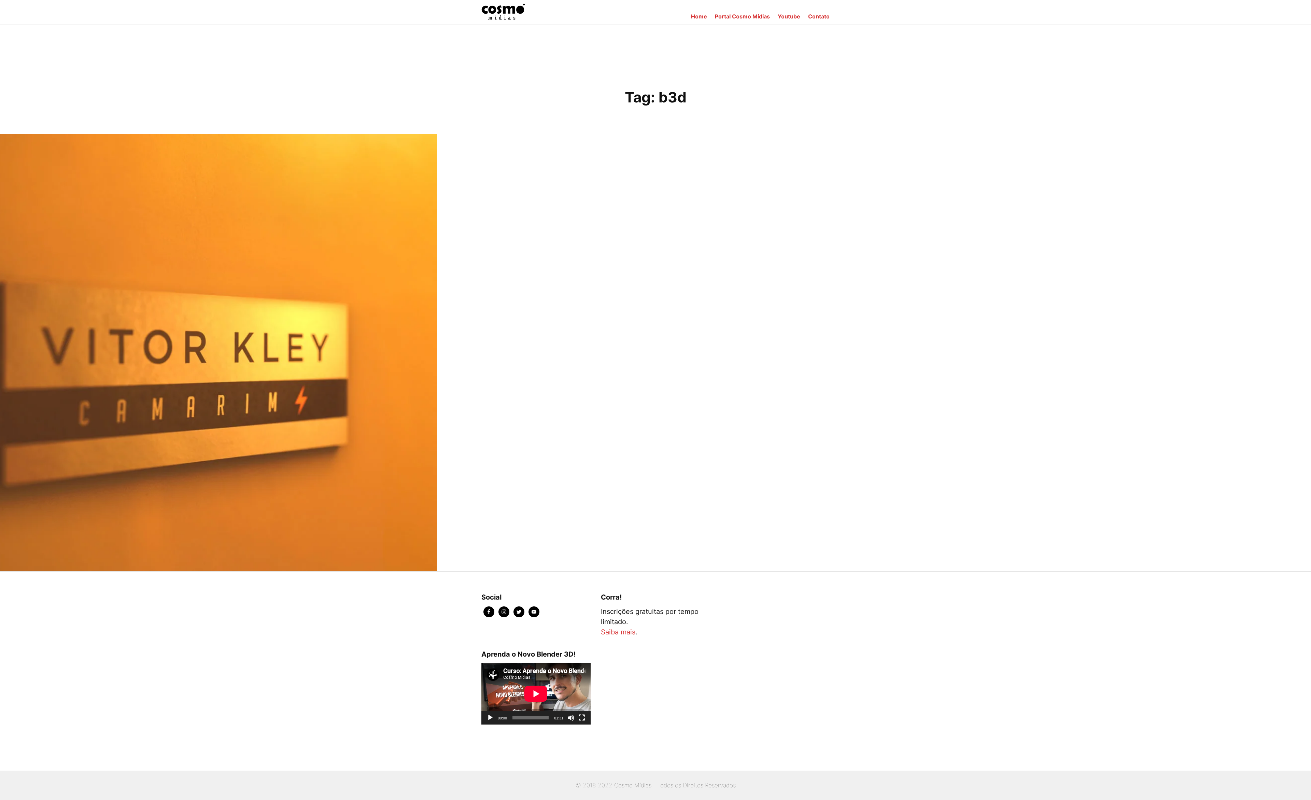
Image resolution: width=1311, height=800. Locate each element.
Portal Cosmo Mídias (742, 16)
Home (699, 16)
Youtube (789, 16)
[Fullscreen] (581, 717)
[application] (536, 694)
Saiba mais (618, 632)
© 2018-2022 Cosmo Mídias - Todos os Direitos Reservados (656, 785)
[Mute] (570, 717)
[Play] (490, 717)
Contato (819, 16)
